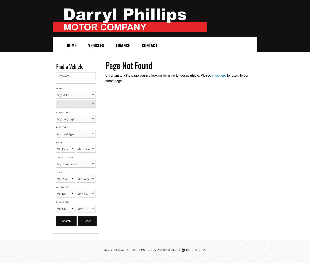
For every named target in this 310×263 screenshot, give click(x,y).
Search (66, 221)
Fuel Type (62, 127)
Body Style (63, 112)
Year (59, 172)
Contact (149, 45)
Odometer (62, 187)
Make (59, 88)
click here (219, 75)
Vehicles (96, 45)
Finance (123, 45)
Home (71, 45)
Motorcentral (196, 249)
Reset (87, 221)
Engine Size (63, 202)
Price (59, 142)
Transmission (64, 157)
